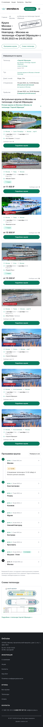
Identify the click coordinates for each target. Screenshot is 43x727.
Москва (8, 131)
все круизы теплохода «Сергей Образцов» (26, 63)
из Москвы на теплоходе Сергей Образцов (28, 17)
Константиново (17, 389)
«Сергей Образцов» (24, 60)
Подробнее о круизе (21, 145)
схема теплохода (22, 66)
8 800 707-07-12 (20, 710)
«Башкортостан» (11, 224)
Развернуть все (35, 454)
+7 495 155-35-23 (8, 710)
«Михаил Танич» (10, 178)
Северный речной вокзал (26, 93)
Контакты (20, 2)
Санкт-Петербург (18, 131)
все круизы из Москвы (23, 87)
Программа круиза (10, 46)
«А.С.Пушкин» (10, 138)
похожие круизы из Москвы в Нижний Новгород (28, 73)
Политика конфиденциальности (12, 678)
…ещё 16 (28, 309)
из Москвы (12, 17)
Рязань (15, 349)
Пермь (15, 309)
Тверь (15, 171)
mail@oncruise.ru (32, 710)
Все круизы (6, 689)
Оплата (4, 699)
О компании (6, 2)
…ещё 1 (28, 349)
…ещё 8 (34, 131)
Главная (4, 17)
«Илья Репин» (10, 316)
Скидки (8, 182)
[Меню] (39, 9)
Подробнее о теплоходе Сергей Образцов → (17, 617)
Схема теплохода (28, 46)
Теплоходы (5, 694)
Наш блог (28, 2)
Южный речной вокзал (26, 85)
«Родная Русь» (10, 270)
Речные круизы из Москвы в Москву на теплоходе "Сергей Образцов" (17, 106)
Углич (14, 263)
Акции (13, 2)
